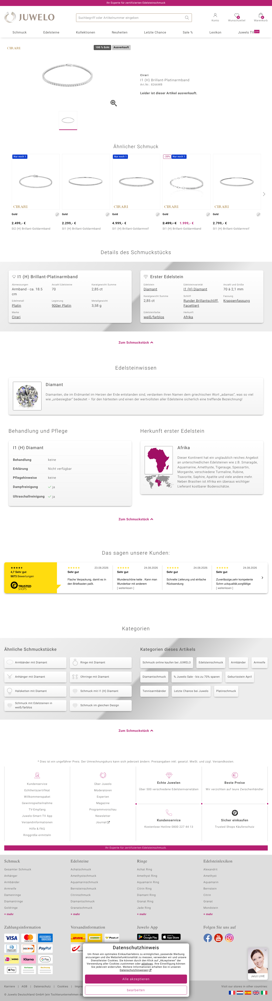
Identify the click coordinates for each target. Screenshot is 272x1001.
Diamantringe (13, 902)
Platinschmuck (226, 691)
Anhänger (10, 876)
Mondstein (211, 908)
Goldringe (11, 908)
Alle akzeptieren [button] (136, 979)
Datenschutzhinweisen (134, 970)
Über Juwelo (103, 784)
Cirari (16, 317)
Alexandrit (211, 870)
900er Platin (61, 305)
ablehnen (147, 964)
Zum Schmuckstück (134, 342)
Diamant (150, 289)
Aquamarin (211, 882)
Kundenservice (37, 784)
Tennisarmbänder (154, 691)
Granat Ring (145, 902)
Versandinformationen (37, 822)
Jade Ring (144, 908)
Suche (188, 18)
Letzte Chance (155, 32)
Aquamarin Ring (148, 882)
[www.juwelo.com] (256, 993)
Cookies (62, 987)
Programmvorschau (102, 810)
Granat (208, 902)
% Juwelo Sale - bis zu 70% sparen (197, 677)
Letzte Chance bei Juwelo (191, 691)
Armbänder (238, 663)
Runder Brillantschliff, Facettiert (201, 303)
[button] (215, 18)
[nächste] (263, 194)
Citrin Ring (144, 889)
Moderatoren (103, 790)
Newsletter (102, 816)
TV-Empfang (37, 810)
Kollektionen (85, 32)
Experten (103, 797)
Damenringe (12, 895)
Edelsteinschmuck (211, 663)
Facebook (208, 938)
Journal (101, 822)
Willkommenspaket (37, 797)
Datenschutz (42, 987)
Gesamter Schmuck (17, 870)
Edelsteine (51, 32)
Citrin (207, 895)
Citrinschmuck (81, 895)
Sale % (188, 32)
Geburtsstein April (240, 677)
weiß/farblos (154, 317)
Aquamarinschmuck (84, 882)
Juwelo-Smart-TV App (37, 816)
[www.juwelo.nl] (240, 993)
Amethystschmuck (83, 876)
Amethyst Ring (147, 876)
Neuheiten (120, 32)
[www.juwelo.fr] (232, 993)
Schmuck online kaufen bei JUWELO (167, 663)
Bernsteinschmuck (83, 889)
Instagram (229, 938)
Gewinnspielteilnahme (37, 803)
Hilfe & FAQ (37, 829)
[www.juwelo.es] (248, 993)
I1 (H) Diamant (195, 289)
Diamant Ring (146, 895)
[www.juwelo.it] (264, 993)
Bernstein (210, 889)
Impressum (82, 987)
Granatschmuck (82, 908)
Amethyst (210, 876)
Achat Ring (144, 870)
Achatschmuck (81, 870)
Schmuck (20, 32)
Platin (16, 305)
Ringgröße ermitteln (37, 835)
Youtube (218, 938)
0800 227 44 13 (182, 827)
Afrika (188, 317)
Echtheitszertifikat (37, 790)
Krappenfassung (236, 300)
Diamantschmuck (154, 677)
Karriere (9, 987)
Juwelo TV (248, 32)
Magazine (103, 803)
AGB (24, 987)
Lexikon (215, 32)
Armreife (259, 663)
